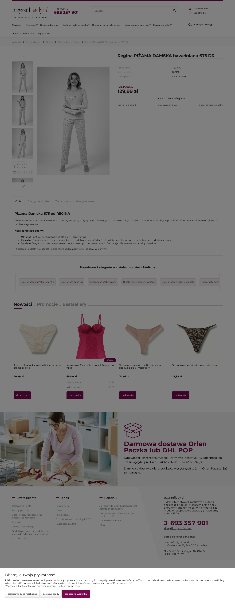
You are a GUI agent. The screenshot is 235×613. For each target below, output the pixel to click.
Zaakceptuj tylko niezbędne (22, 594)
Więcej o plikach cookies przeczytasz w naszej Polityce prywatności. (43, 586)
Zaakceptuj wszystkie (76, 594)
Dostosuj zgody (51, 594)
